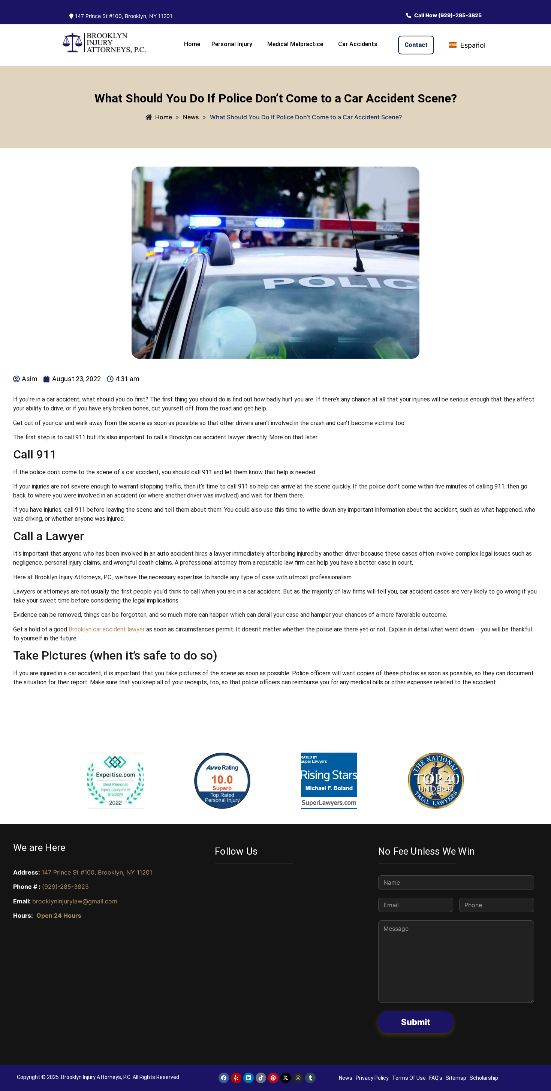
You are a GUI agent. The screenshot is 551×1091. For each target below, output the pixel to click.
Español (471, 45)
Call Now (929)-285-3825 (447, 15)
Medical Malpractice (295, 44)
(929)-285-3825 (65, 886)
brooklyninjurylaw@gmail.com (74, 901)
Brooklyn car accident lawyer (107, 629)
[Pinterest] (273, 1078)
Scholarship (484, 1078)
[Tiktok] (261, 1078)
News (345, 1078)
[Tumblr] (310, 1078)
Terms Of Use (409, 1078)
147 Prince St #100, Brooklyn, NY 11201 (122, 16)
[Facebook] (224, 1078)
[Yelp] (236, 1078)
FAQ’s (435, 1078)
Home (192, 44)
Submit (415, 1022)
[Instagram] (298, 1078)
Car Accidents (357, 44)
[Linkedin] (248, 1078)
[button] (234, 44)
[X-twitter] (285, 1078)
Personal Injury (231, 44)
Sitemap (456, 1078)
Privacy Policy (372, 1078)
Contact (416, 44)
